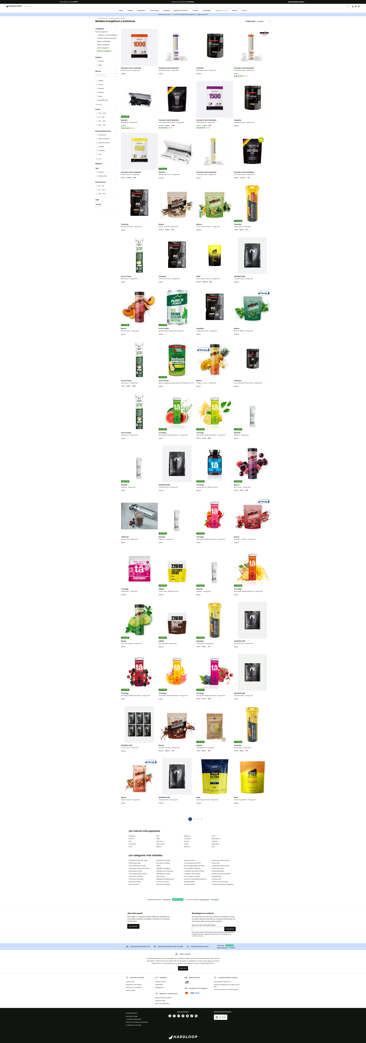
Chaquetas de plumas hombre (139, 868)
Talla (97, 200)
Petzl (213, 846)
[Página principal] (96, 18)
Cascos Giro (216, 863)
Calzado (130, 10)
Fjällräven (187, 836)
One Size (98, 204)
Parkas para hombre (135, 871)
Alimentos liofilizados (103, 41)
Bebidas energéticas (104, 51)
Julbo (213, 836)
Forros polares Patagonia (192, 868)
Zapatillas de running (163, 873)
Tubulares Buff (216, 879)
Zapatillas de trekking (163, 868)
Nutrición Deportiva (103, 18)
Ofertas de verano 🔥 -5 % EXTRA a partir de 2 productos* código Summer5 (183, 14)
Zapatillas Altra (216, 876)
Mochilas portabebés (163, 884)
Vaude (186, 844)
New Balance (216, 838)
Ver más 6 (99, 104)
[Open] (116, 75)
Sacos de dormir (134, 884)
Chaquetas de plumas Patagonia (222, 884)
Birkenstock (215, 844)
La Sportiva (132, 844)
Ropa (121, 10)
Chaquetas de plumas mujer (138, 860)
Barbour (159, 846)
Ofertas (244, 10)
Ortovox (131, 838)
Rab (130, 841)
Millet (158, 838)
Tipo (97, 168)
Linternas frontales (135, 881)
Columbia (187, 838)
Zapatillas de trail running (164, 871)
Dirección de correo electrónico (204, 925)
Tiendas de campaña (136, 876)
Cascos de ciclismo (162, 881)
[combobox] (107, 75)
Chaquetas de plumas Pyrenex (194, 871)
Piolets (158, 865)
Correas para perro (218, 871)
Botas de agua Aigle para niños (194, 865)
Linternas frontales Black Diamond (195, 879)
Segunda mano (223, 10)
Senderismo (141, 10)
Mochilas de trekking (163, 863)
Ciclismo (195, 10)
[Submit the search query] (347, 7)
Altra (157, 836)
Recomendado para (103, 131)
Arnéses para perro (218, 868)
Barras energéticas (103, 44)
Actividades (207, 10)
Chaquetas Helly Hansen (192, 873)
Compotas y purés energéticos (107, 35)
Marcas (234, 10)
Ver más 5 (99, 158)
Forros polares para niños (192, 863)
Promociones (100, 182)
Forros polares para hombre (138, 873)
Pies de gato (160, 876)
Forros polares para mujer (137, 865)
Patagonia (132, 836)
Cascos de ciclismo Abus (220, 881)
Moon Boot (159, 841)
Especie (98, 57)
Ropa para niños (189, 860)
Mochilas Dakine (189, 884)
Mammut (187, 846)
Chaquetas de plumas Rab (220, 865)
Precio (97, 109)
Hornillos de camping (163, 860)
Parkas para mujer (135, 863)
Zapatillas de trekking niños (165, 879)
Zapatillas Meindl (189, 881)
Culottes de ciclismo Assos (220, 860)
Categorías (99, 29)
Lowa (130, 846)
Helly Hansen (160, 844)
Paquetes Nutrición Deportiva (106, 38)
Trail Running (154, 10)
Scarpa (186, 841)
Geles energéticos (103, 48)
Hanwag (214, 841)
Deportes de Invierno (181, 10)
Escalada (166, 10)
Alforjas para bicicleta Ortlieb (221, 873)
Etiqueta (98, 163)
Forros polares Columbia (192, 876)
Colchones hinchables (136, 879)
